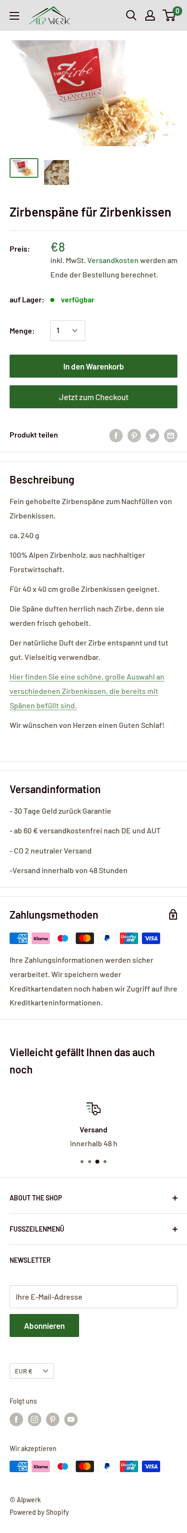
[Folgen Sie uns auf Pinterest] (52, 1419)
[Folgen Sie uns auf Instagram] (34, 1419)
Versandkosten (113, 260)
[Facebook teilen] (116, 434)
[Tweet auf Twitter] (152, 434)
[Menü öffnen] (14, 16)
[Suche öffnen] (131, 15)
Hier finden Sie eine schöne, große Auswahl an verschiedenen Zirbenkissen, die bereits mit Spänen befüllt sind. (87, 691)
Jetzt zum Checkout (94, 397)
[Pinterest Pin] (134, 434)
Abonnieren (44, 1325)
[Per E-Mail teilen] (170, 434)
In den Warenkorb (93, 366)
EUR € (24, 1371)
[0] (169, 15)
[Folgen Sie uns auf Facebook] (16, 1419)
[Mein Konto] (150, 15)
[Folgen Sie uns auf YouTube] (71, 1419)
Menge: (22, 330)
